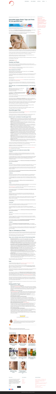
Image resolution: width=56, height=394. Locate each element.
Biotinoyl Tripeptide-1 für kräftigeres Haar (40, 379)
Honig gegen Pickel (12, 186)
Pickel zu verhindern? (26, 302)
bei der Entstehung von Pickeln (19, 79)
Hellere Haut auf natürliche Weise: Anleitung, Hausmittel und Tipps (17, 328)
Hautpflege (38, 1)
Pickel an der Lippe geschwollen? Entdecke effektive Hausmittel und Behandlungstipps (19, 329)
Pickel (38, 34)
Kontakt (23, 381)
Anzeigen (15, 60)
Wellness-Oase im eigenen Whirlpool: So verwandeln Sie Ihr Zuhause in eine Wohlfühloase (42, 20)
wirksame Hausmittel (18, 286)
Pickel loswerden (33, 1)
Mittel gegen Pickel (27, 111)
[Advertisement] (28, 11)
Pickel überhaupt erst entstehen (28, 274)
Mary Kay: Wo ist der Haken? (41, 27)
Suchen (10, 385)
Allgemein (39, 31)
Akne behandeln (27, 1)
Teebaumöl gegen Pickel (15, 291)
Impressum (23, 383)
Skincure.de (27, 392)
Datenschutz (23, 382)
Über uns (43, 1)
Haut (38, 32)
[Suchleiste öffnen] (46, 1)
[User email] (9, 324)
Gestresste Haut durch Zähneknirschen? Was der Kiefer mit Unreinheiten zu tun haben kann (41, 384)
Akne (38, 30)
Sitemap (23, 380)
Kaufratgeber (39, 33)
